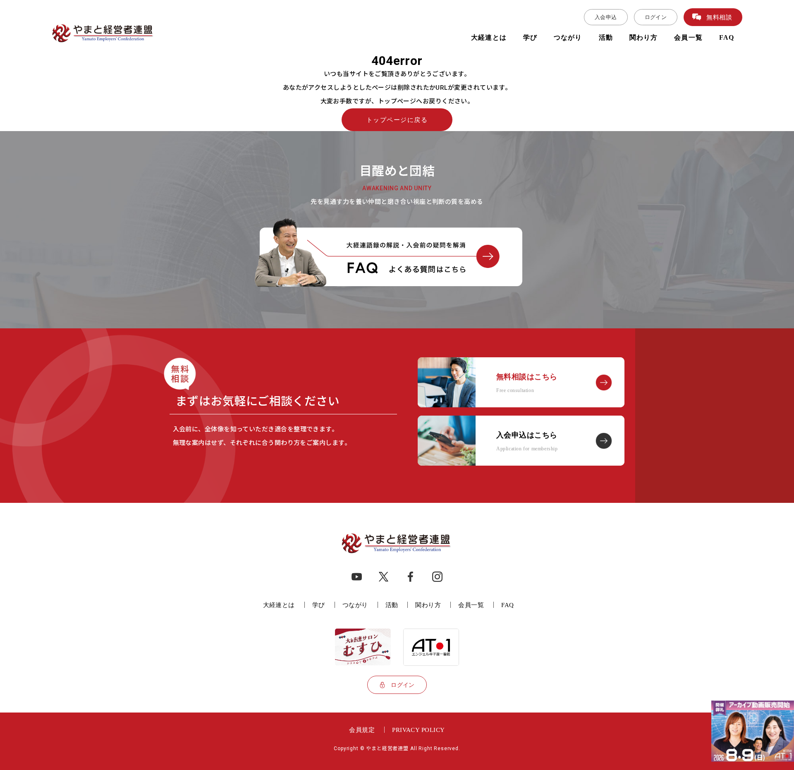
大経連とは (489, 37)
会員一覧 (688, 37)
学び (530, 37)
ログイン (656, 17)
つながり (568, 37)
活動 (606, 37)
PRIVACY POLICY (418, 730)
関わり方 (643, 37)
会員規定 (362, 730)
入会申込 (606, 17)
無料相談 (719, 17)
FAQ (726, 37)
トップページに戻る (397, 120)
